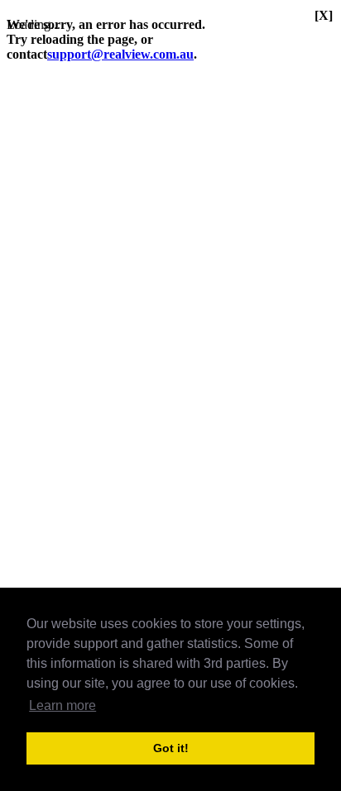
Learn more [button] (62, 705)
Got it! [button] (171, 748)
